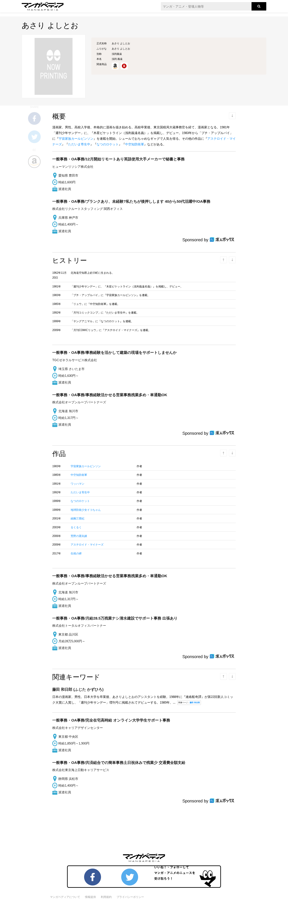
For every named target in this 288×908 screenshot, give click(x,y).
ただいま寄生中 (79, 144)
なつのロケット (108, 144)
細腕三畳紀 (77, 518)
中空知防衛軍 (134, 144)
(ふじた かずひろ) (78, 689)
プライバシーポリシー (130, 897)
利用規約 (106, 897)
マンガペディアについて (65, 897)
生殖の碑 (76, 553)
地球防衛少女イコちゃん (86, 509)
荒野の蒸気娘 (79, 536)
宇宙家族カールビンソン (76, 138)
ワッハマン (77, 483)
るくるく (76, 527)
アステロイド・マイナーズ (87, 544)
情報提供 (90, 897)
